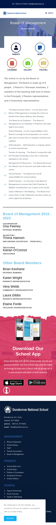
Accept (10, 518)
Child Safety (46, 511)
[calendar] (12, 63)
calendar (12, 70)
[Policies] (43, 63)
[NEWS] (40, 48)
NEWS (39, 54)
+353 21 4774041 (18, 424)
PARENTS (16, 54)
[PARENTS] (16, 48)
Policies (43, 70)
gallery (28, 70)
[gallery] (28, 63)
